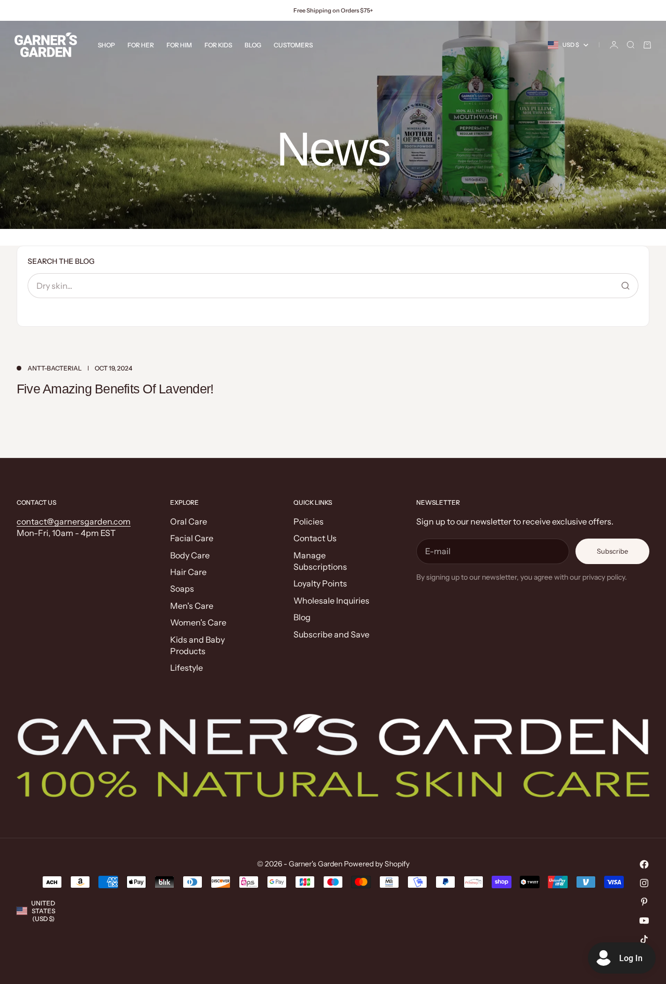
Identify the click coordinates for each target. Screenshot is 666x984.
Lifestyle (186, 667)
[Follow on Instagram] (644, 883)
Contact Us (315, 538)
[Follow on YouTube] (644, 920)
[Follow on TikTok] (644, 939)
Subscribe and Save (331, 634)
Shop (106, 45)
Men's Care (191, 605)
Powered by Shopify (376, 863)
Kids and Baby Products (197, 645)
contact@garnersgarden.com (74, 521)
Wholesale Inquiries (331, 600)
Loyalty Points (320, 583)
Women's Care (198, 622)
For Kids (218, 45)
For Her (140, 45)
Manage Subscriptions (320, 561)
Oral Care (188, 521)
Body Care (190, 555)
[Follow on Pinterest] (644, 902)
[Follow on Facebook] (644, 864)
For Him (179, 45)
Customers (293, 45)
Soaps (182, 588)
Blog (253, 45)
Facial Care (191, 538)
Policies (308, 521)
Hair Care (188, 572)
